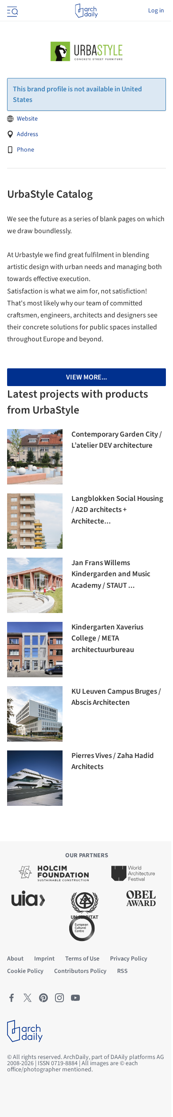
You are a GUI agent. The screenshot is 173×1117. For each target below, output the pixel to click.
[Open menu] (11, 10)
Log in (156, 11)
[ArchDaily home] (86, 11)
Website (27, 119)
